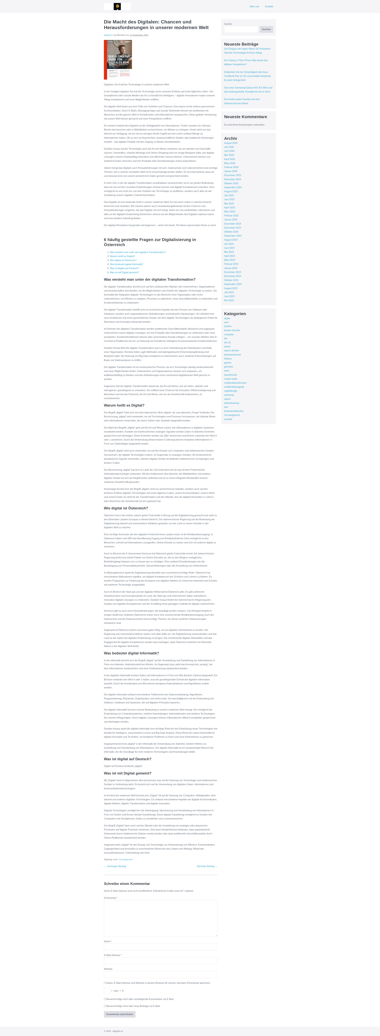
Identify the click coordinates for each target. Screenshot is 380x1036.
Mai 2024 (229, 252)
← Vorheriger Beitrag (115, 866)
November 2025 (232, 179)
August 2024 (231, 240)
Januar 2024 (230, 268)
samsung (229, 395)
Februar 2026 (231, 167)
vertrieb (228, 419)
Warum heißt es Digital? (122, 256)
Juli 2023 (229, 292)
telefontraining (231, 403)
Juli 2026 (229, 147)
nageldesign (230, 391)
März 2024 (229, 260)
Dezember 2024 (232, 223)
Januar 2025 (230, 219)
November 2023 (232, 276)
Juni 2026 (229, 151)
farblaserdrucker (232, 354)
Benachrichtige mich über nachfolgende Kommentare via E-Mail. (140, 999)
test (226, 407)
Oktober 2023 (231, 280)
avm (226, 322)
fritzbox (228, 358)
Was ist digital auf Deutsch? (124, 268)
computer (229, 334)
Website (108, 969)
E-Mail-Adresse (113, 955)
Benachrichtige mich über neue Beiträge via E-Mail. (133, 1006)
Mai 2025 (229, 203)
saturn (227, 399)
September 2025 (233, 187)
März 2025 (229, 211)
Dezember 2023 (232, 272)
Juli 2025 (229, 195)
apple (227, 318)
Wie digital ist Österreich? (123, 260)
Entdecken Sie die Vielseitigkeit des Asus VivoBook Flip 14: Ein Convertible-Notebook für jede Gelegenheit (247, 76)
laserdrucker (230, 375)
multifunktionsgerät (234, 387)
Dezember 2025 (232, 175)
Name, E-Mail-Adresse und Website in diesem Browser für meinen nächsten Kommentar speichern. (158, 983)
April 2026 (229, 159)
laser (226, 370)
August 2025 (231, 191)
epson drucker (231, 350)
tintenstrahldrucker (234, 411)
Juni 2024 (229, 248)
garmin (227, 362)
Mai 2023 (229, 300)
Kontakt (269, 6)
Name (108, 941)
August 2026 (231, 143)
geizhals (228, 366)
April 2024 (229, 256)
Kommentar (111, 898)
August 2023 (231, 288)
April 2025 (229, 207)
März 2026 (229, 163)
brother (228, 326)
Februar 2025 (231, 215)
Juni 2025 (229, 199)
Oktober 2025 (231, 183)
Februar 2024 (231, 264)
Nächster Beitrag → (207, 866)
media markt (230, 379)
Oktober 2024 (231, 232)
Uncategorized (126, 859)
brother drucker (232, 330)
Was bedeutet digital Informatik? (126, 264)
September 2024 (233, 236)
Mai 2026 (229, 155)
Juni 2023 (229, 296)
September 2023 (233, 284)
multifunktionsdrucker (235, 383)
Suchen (228, 24)
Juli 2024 (229, 244)
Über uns (254, 6)
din (225, 338)
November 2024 (232, 227)
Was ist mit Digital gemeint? (124, 272)
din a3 (227, 342)
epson (227, 346)
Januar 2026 (230, 171)
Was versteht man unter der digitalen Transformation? (138, 252)
